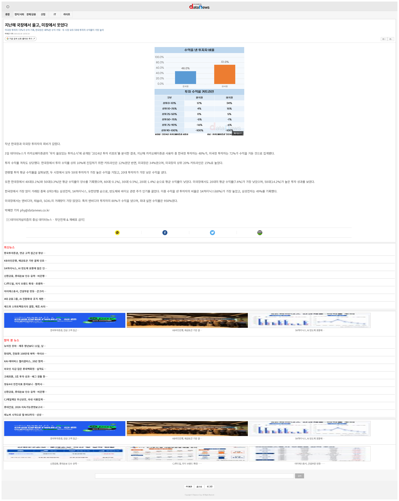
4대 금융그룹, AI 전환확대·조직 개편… (25, 299)
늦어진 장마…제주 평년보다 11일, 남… (25, 346)
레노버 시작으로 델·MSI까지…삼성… (24, 414)
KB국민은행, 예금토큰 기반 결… (187, 330)
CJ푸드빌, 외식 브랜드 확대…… (187, 463)
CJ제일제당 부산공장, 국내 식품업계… (24, 399)
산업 (43, 14)
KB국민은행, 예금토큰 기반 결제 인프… (25, 260)
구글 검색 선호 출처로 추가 (20, 39)
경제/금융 (31, 14)
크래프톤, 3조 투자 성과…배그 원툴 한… (26, 376)
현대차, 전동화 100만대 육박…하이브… (25, 353)
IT (55, 14)
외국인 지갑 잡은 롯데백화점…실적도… (25, 369)
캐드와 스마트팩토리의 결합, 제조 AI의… (26, 306)
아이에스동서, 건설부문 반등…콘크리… (25, 291)
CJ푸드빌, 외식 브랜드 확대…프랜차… (24, 283)
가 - (390, 39)
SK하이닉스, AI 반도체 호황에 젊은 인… (25, 268)
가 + (383, 39)
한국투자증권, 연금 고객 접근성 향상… (24, 253)
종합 (7, 14)
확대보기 (238, 133)
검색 (299, 476)
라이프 (66, 14)
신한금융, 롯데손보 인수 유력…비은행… (25, 276)
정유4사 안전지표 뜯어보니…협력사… (24, 384)
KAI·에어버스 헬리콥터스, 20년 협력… (24, 361)
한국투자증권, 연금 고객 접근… (64, 330)
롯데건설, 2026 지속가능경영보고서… (24, 407)
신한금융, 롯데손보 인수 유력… (64, 463)
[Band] (260, 232)
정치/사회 (19, 14)
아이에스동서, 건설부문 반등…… (310, 463)
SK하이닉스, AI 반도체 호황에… (309, 330)
